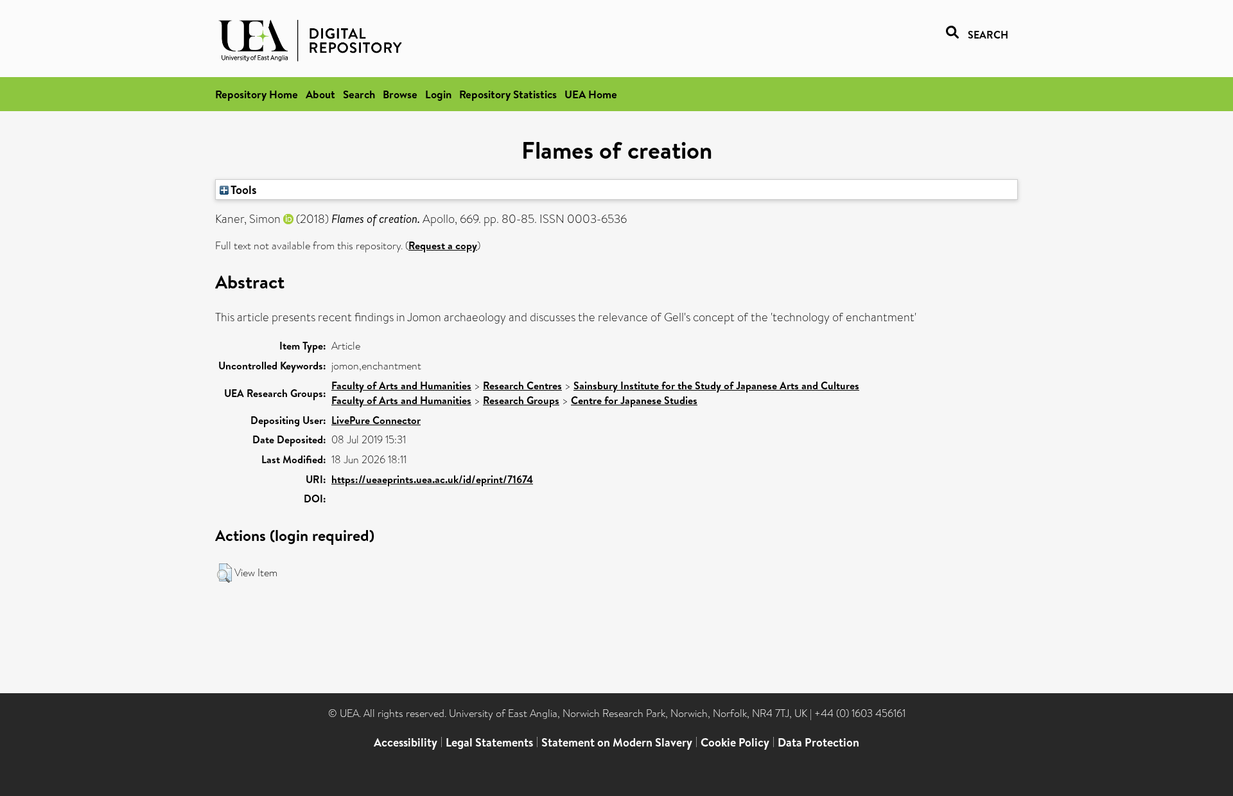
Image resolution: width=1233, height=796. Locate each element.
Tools (243, 189)
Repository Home (256, 94)
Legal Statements (489, 742)
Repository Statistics (508, 94)
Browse (400, 94)
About (320, 94)
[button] (224, 573)
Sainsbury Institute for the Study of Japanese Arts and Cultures (716, 385)
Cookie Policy (735, 742)
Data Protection (818, 742)
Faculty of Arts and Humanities (401, 385)
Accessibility (405, 742)
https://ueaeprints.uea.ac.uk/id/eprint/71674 (432, 479)
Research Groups (521, 400)
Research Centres (522, 385)
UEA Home (590, 94)
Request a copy (442, 245)
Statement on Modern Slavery (616, 742)
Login (438, 94)
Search (359, 94)
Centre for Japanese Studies (634, 400)
